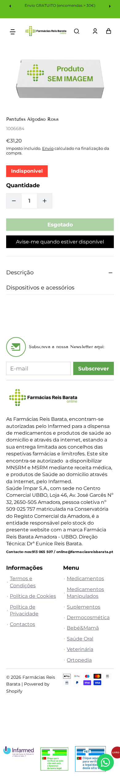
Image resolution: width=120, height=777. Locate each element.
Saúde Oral (80, 639)
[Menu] (12, 31)
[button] (76, 31)
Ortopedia (79, 660)
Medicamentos (85, 578)
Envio (48, 148)
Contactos (22, 624)
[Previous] (10, 6)
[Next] (109, 6)
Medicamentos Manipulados (85, 592)
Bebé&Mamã (83, 628)
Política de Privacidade (24, 610)
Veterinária (80, 649)
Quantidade (23, 185)
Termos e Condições (23, 582)
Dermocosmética (88, 617)
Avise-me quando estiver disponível (60, 242)
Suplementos (83, 607)
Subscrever (93, 368)
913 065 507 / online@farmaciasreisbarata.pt (72, 552)
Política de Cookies (33, 596)
